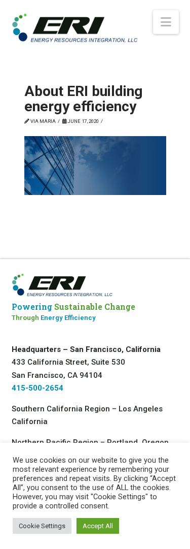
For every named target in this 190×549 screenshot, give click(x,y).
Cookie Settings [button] (42, 526)
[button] (166, 22)
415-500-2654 (37, 388)
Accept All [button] (98, 526)
